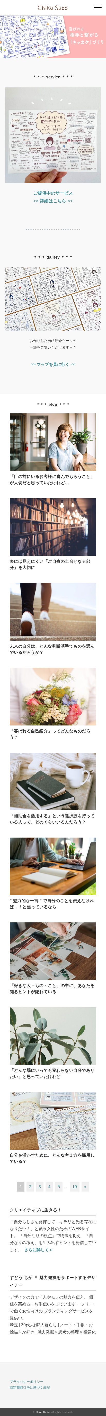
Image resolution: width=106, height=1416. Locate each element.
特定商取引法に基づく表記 (30, 1388)
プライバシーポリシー (26, 1382)
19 (74, 1187)
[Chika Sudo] (53, 6)
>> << (53, 364)
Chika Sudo (43, 1412)
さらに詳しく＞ (38, 1250)
